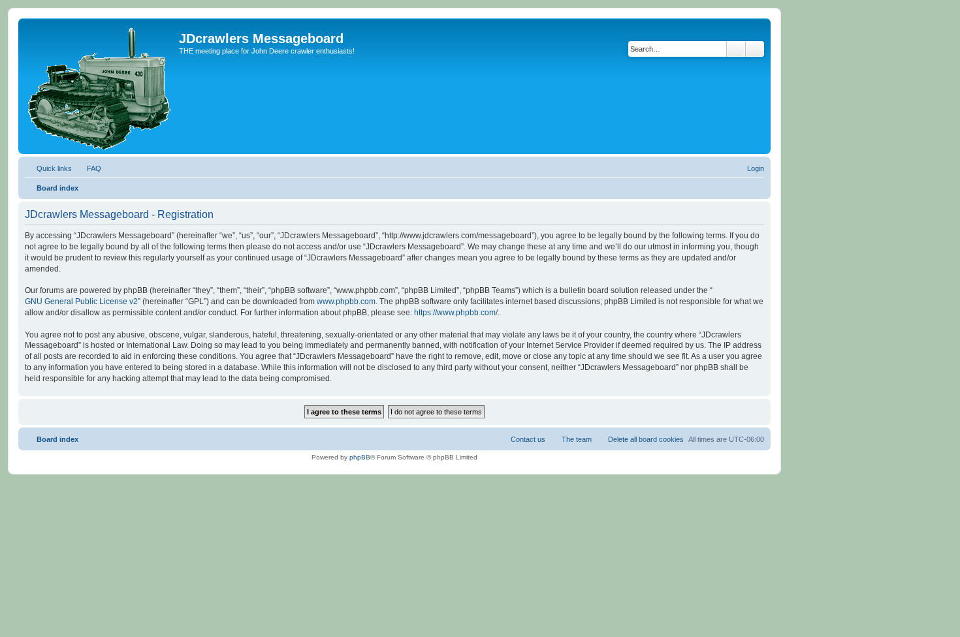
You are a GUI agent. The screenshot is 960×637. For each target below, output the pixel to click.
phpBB (359, 457)
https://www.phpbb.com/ (456, 312)
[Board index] (100, 86)
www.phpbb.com (346, 301)
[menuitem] (88, 168)
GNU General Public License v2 (81, 301)
